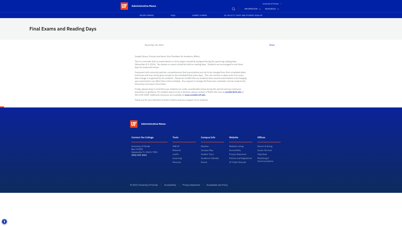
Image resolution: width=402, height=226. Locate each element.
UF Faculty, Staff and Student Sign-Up (243, 15)
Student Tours (207, 154)
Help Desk (262, 154)
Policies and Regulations (240, 158)
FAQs (173, 15)
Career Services (264, 150)
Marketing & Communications (265, 159)
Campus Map (207, 150)
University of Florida (270, 4)
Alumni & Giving (264, 146)
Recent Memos (147, 15)
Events (204, 162)
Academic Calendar (210, 158)
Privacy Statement (237, 154)
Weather (205, 146)
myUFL (176, 154)
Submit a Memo (199, 15)
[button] (4, 221)
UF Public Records (237, 162)
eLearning (177, 158)
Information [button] (251, 9)
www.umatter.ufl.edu (195, 94)
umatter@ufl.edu (233, 92)
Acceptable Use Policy (217, 184)
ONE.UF (176, 146)
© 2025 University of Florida (144, 184)
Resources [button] (270, 9)
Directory (177, 162)
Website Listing (236, 146)
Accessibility (235, 150)
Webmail (177, 150)
